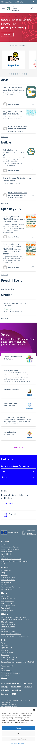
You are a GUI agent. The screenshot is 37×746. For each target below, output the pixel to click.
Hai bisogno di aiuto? (8, 605)
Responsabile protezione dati (10, 587)
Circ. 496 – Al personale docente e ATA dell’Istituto (13, 88)
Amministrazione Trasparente (10, 673)
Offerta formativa (7, 622)
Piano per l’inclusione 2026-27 (11, 634)
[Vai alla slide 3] (13, 74)
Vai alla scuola (7, 34)
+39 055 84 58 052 (13, 704)
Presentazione (6, 570)
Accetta (18, 728)
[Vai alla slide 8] (24, 74)
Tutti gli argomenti (7, 589)
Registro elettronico (7, 666)
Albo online (5, 655)
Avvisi (3, 643)
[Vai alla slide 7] (22, 74)
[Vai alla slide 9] (26, 74)
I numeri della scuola (8, 577)
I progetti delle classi (8, 626)
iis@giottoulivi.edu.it (11, 706)
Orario (3, 629)
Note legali (4, 686)
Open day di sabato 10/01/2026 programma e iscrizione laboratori (14, 219)
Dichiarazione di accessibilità (11, 690)
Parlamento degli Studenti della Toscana (14, 561)
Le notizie (4, 645)
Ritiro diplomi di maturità (9, 657)
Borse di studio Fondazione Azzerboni (15, 304)
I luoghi (3, 572)
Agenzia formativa (7, 610)
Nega (18, 733)
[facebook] (10, 694)
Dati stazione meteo (7, 659)
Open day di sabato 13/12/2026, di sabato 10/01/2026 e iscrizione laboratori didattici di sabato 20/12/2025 (12, 249)
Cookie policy (28, 686)
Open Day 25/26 (6, 647)
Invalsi (3, 556)
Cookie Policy (14, 743)
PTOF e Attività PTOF (8, 631)
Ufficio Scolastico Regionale (10, 547)
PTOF (3, 668)
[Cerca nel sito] (32, 8)
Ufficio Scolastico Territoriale (10, 549)
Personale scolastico (8, 598)
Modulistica (5, 675)
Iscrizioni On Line (6, 554)
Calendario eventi (7, 652)
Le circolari (4, 650)
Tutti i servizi (5, 596)
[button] (34, 710)
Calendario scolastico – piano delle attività (15, 636)
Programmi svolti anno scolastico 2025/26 (12, 112)
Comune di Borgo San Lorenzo (11, 559)
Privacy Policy (21, 743)
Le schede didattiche (8, 624)
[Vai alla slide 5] (17, 74)
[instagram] (15, 694)
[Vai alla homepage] (8, 8)
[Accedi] (34, 2)
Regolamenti (5, 608)
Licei (3, 471)
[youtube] (13, 694)
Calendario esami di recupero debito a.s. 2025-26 (14, 152)
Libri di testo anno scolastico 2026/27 (13, 617)
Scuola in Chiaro (6, 551)
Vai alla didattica (8, 504)
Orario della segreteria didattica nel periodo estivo (17, 179)
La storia (4, 584)
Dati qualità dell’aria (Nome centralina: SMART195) (18, 662)
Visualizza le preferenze (18, 739)
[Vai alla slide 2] (11, 74)
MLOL (3, 563)
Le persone (4, 575)
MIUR (3, 544)
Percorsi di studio (6, 603)
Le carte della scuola (8, 580)
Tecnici (4, 477)
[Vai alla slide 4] (15, 74)
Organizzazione (6, 582)
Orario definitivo (6, 670)
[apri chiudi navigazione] (3, 8)
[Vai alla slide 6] (20, 74)
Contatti (4, 678)
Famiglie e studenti (7, 601)
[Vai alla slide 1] (9, 74)
